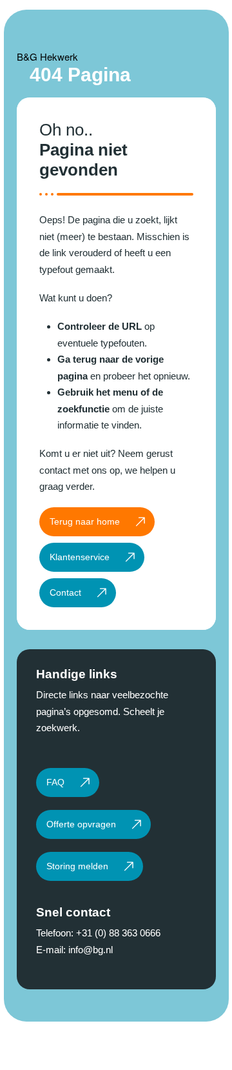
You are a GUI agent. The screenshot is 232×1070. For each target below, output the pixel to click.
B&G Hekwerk (47, 56)
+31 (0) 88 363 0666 (118, 932)
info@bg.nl (90, 949)
